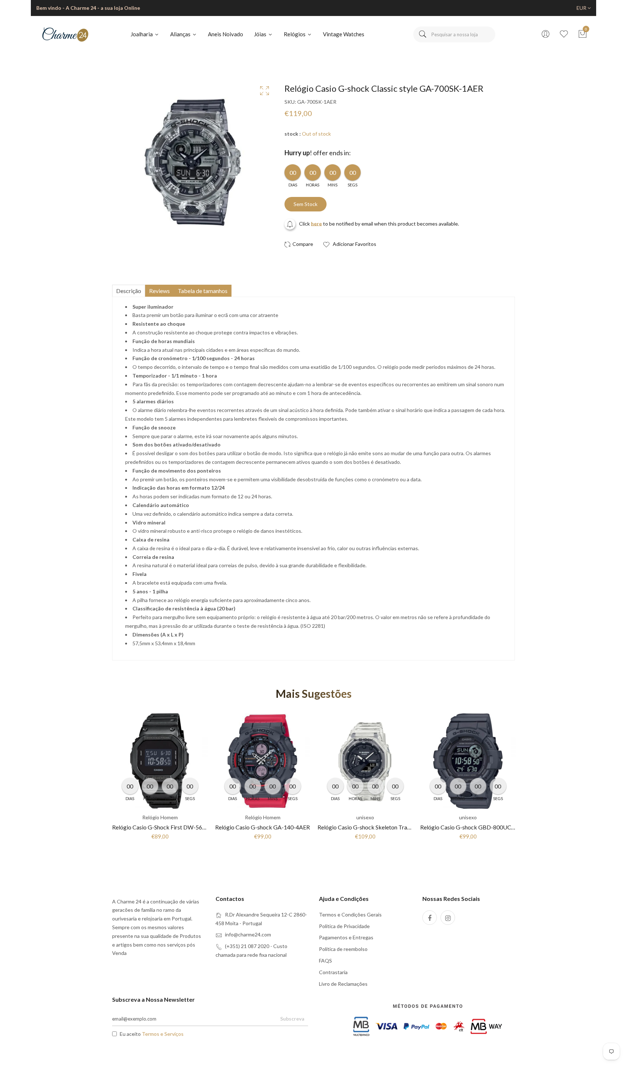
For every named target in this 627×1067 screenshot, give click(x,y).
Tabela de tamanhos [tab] (203, 290)
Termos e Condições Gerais (350, 914)
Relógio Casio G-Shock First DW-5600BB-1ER (170, 827)
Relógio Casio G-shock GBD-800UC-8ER (471, 827)
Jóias (260, 34)
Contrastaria (333, 972)
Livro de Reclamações (343, 984)
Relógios (295, 34)
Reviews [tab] (159, 290)
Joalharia (142, 34)
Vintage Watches (343, 34)
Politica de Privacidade (344, 926)
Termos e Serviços (163, 1034)
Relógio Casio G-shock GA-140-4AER (262, 827)
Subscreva (292, 1018)
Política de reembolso (343, 949)
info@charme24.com (248, 934)
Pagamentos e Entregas (346, 937)
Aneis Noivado (225, 34)
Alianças (181, 34)
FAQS (325, 960)
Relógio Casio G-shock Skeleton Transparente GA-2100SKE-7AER (400, 827)
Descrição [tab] (128, 290)
